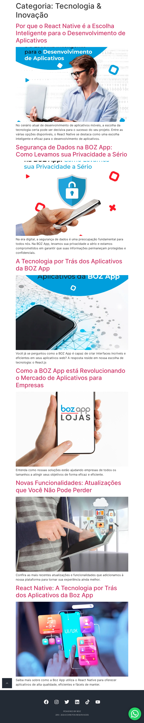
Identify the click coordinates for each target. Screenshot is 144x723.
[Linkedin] (77, 702)
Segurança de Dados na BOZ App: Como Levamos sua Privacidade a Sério (71, 151)
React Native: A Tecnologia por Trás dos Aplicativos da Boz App (66, 591)
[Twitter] (67, 702)
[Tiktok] (87, 702)
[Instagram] (56, 702)
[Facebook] (46, 702)
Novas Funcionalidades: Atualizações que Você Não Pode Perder (68, 486)
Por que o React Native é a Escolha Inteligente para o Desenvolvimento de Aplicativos (70, 33)
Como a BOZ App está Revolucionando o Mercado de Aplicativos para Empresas (70, 378)
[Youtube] (98, 702)
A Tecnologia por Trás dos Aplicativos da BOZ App (69, 265)
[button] (118, 7)
